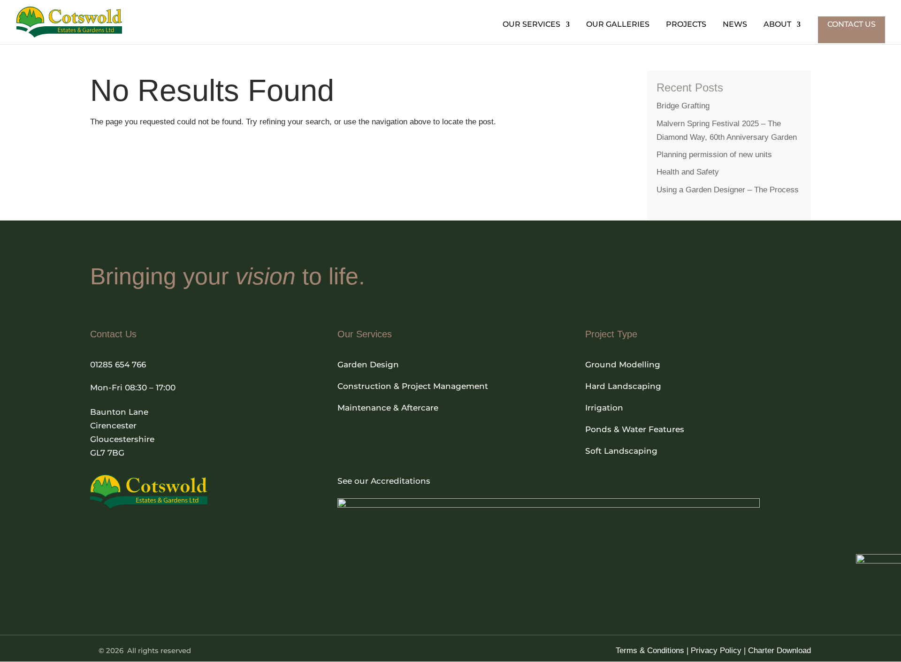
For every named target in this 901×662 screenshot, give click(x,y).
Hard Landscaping (623, 386)
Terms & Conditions (650, 650)
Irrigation (604, 407)
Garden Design (368, 364)
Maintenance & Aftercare (387, 407)
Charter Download (779, 650)
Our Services (531, 25)
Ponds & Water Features (634, 429)
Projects (686, 25)
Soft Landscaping (621, 451)
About (777, 25)
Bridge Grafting (683, 105)
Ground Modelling (622, 364)
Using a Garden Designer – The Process (728, 189)
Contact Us (851, 24)
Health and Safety (688, 171)
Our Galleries (617, 25)
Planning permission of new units (714, 154)
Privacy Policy (716, 650)
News (735, 25)
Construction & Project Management (412, 386)
